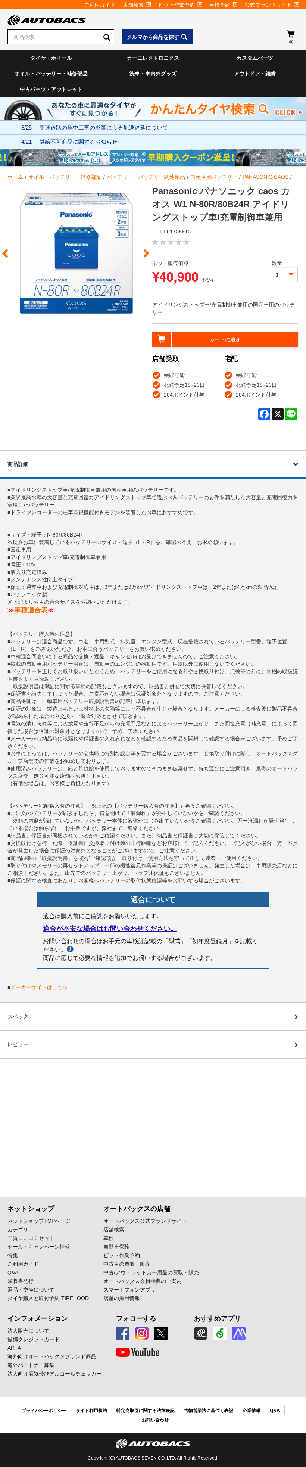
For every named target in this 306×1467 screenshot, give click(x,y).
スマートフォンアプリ (129, 1290)
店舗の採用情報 (121, 1298)
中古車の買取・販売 (126, 1264)
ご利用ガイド (99, 5)
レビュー (17, 1044)
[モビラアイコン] (239, 1333)
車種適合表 (31, 610)
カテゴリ (17, 1230)
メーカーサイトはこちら (39, 987)
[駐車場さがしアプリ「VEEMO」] (220, 1333)
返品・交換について (30, 1290)
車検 (108, 1238)
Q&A (12, 1272)
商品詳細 (17, 464)
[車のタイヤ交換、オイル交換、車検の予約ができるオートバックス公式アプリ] (200, 1333)
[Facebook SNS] (122, 1333)
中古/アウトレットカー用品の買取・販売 (151, 1272)
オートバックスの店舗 (137, 1208)
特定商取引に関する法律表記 (145, 1410)
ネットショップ (30, 1208)
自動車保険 (116, 1247)
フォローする (136, 1318)
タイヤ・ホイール (51, 58)
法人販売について (28, 1331)
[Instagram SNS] (142, 1333)
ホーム (15, 177)
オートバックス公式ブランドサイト (145, 1221)
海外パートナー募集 (30, 1365)
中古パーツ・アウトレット (51, 89)
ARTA (14, 1348)
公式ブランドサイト (268, 5)
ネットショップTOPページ (39, 1221)
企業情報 (251, 1410)
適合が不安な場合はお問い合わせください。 (110, 928)
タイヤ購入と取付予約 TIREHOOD (48, 1298)
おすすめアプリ (217, 1318)
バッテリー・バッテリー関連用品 (146, 177)
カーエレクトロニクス (153, 58)
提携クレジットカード (33, 1339)
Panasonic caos (265, 177)
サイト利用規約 (91, 1410)
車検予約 (219, 5)
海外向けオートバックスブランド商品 (51, 1356)
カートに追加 (225, 339)
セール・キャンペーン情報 (38, 1247)
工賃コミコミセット (30, 1238)
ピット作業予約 (176, 5)
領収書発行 (20, 1281)
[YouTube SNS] (137, 1352)
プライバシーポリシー (44, 1410)
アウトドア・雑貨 (255, 74)
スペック (17, 1016)
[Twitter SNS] (161, 1333)
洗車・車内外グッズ (153, 74)
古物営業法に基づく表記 (208, 1410)
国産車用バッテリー (213, 177)
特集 (12, 1255)
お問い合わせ (155, 1420)
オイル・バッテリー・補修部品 (51, 74)
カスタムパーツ (255, 58)
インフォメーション (37, 1318)
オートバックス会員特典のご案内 (142, 1281)
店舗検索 (133, 5)
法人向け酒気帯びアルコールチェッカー (54, 1374)
